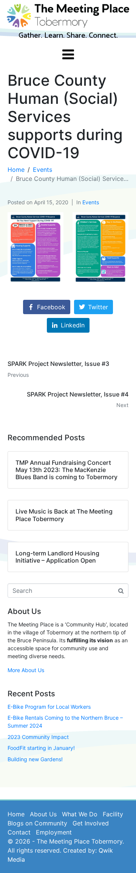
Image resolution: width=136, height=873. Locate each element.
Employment (54, 832)
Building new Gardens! (35, 759)
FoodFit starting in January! (41, 748)
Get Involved (91, 823)
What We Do (79, 814)
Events (90, 202)
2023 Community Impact (38, 737)
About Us (43, 814)
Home (16, 814)
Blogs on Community (37, 823)
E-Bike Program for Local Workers (49, 706)
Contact (19, 832)
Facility (113, 814)
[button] (35, 248)
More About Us (26, 670)
